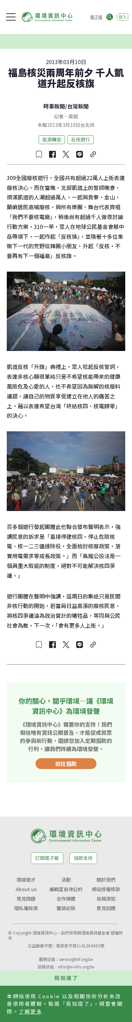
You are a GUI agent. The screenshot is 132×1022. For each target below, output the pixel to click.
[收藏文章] (39, 154)
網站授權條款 (106, 889)
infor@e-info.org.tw (76, 966)
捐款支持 (83, 857)
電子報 (96, 16)
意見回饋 (105, 908)
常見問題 (26, 898)
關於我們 (105, 879)
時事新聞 (54, 106)
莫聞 (73, 116)
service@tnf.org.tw (76, 959)
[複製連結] (93, 154)
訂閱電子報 (47, 857)
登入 (122, 17)
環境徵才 (26, 879)
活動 (66, 879)
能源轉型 (51, 139)
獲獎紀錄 (66, 908)
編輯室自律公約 (66, 889)
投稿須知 (105, 898)
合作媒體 (66, 898)
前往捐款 (66, 764)
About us (26, 889)
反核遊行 (80, 139)
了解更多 (30, 1011)
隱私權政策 (26, 908)
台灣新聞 (78, 106)
